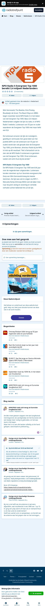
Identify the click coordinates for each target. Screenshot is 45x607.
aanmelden (19, 244)
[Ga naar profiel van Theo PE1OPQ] (5, 497)
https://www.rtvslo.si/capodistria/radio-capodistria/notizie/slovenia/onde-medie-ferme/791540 (18, 489)
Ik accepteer (37, 593)
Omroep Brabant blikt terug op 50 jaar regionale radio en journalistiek (23, 333)
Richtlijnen (17, 598)
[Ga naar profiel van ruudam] (5, 408)
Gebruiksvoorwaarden (9, 596)
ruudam (11, 411)
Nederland (35, 101)
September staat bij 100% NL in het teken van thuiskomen (24, 373)
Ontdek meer (4, 4)
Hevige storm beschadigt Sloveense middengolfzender (22, 439)
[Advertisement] (22, 41)
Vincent (11, 472)
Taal (5, 576)
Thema (12, 576)
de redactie (25, 101)
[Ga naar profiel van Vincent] (5, 469)
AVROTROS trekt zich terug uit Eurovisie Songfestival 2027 (24, 386)
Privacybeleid (22, 576)
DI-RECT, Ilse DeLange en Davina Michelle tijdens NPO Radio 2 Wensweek (24, 359)
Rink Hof (30, 448)
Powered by (22, 582)
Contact (31, 576)
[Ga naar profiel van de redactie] (3, 102)
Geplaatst (19, 411)
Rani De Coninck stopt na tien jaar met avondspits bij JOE (23, 346)
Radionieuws (25, 336)
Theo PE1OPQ (13, 500)
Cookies (39, 576)
